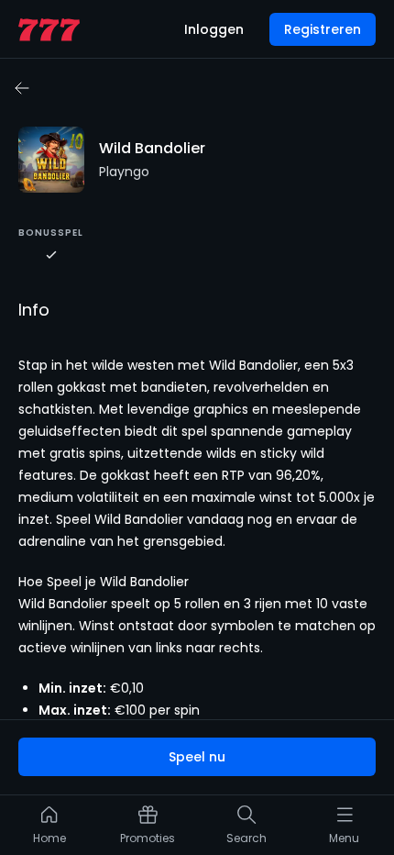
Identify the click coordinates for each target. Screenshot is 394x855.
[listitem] (49, 829)
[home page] (49, 29)
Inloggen (214, 29)
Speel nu (197, 757)
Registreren (322, 29)
